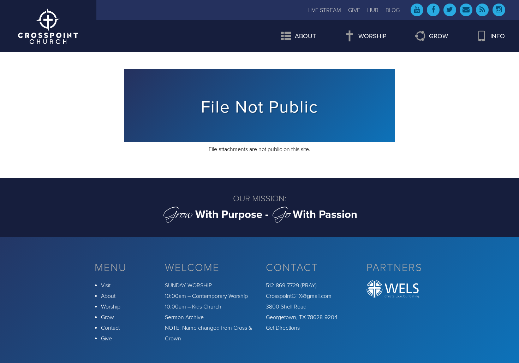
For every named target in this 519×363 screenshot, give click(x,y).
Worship (110, 306)
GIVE (354, 10)
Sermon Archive (184, 317)
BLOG (393, 10)
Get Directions (283, 328)
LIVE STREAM (324, 10)
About (108, 296)
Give (106, 338)
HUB (372, 10)
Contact (110, 328)
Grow (107, 317)
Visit (106, 285)
